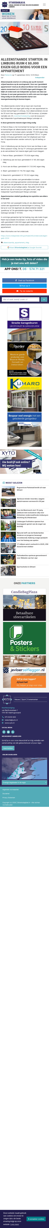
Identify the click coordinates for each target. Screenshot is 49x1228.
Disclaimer (6, 793)
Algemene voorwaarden (11, 789)
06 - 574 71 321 (34, 269)
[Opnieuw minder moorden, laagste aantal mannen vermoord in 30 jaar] (8, 503)
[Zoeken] (44, 299)
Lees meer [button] (14, 1224)
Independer (40, 77)
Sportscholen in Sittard (26, 567)
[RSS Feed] (13, 732)
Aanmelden (8, 748)
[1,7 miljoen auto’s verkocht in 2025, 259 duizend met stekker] (8, 548)
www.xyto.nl (9, 723)
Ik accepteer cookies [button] (36, 1219)
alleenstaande (8, 242)
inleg (27, 242)
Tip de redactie (26, 291)
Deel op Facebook (26, 280)
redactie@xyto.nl (11, 720)
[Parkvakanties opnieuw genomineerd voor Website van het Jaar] (8, 559)
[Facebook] (4, 732)
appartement (20, 242)
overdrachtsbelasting (22, 116)
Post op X (25, 286)
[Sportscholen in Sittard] (8, 571)
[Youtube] (8, 732)
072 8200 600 (10, 717)
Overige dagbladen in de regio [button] (14, 782)
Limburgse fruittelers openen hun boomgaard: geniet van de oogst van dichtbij (31, 523)
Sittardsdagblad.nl (17, 2)
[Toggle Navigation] (44, 4)
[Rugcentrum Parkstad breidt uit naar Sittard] (8, 491)
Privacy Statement (9, 797)
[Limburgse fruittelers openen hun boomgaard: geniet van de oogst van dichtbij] (8, 525)
